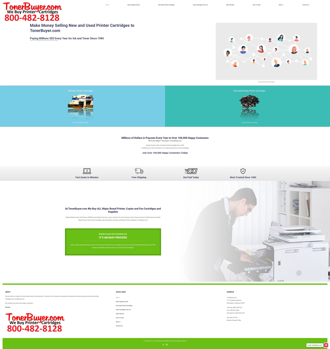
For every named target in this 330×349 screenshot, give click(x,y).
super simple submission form (85, 245)
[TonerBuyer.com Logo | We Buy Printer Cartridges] (33, 3)
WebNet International (170, 341)
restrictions (35, 40)
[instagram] (167, 345)
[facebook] (163, 345)
